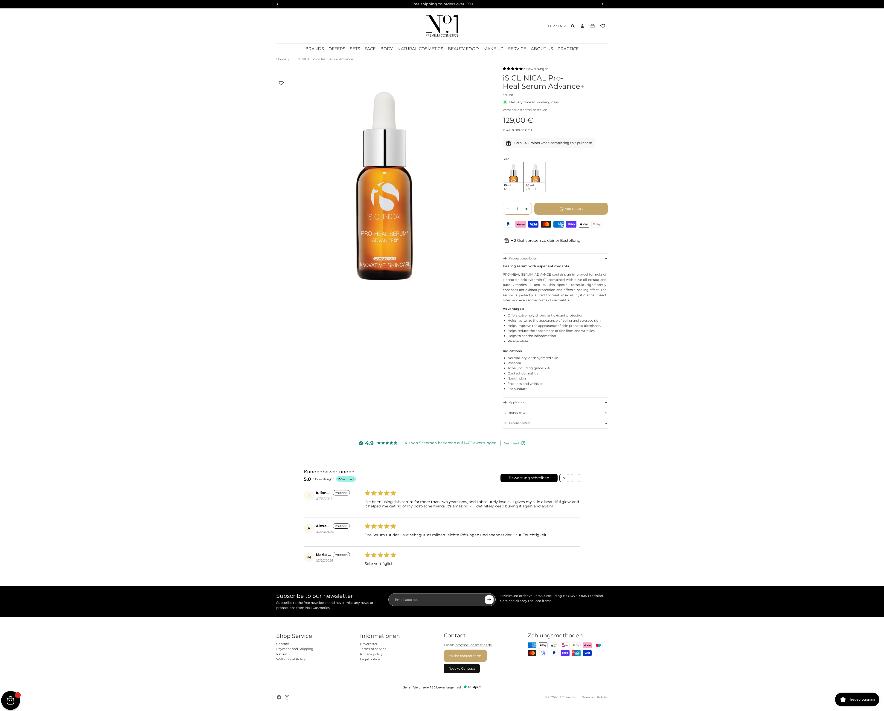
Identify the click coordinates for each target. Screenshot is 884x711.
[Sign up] (489, 599)
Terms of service (373, 649)
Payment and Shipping (294, 649)
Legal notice (370, 659)
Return (281, 654)
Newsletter (369, 644)
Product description (523, 258)
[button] (513, 69)
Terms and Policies (595, 697)
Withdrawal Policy (291, 659)
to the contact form (465, 656)
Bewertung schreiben (529, 478)
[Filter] (564, 478)
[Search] (573, 26)
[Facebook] (279, 697)
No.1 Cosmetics (565, 697)
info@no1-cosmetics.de (473, 645)
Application (517, 402)
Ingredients (517, 412)
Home (281, 59)
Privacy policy (371, 654)
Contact (282, 644)
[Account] (582, 26)
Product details (519, 423)
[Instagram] (287, 697)
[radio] (513, 177)
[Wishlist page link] (602, 26)
